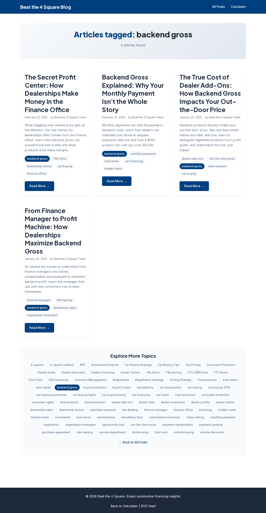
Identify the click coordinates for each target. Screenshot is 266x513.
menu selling (195, 417)
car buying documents (51, 394)
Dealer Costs (46, 372)
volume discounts (212, 432)
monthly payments (143, 153)
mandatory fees (132, 417)
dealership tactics (39, 166)
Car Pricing (193, 364)
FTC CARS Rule (198, 372)
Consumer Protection (221, 364)
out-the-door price (222, 158)
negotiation (51, 424)
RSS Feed (148, 506)
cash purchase (185, 394)
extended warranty (103, 409)
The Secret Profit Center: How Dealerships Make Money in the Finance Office (51, 93)
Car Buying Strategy (138, 364)
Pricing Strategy (180, 379)
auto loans (230, 379)
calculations (145, 387)
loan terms (111, 161)
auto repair (43, 387)
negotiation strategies (42, 315)
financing (205, 409)
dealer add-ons (192, 158)
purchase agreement (56, 432)
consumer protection (216, 394)
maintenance (106, 417)
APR (82, 364)
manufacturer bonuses (164, 417)
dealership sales (65, 307)
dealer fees (147, 402)
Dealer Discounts (73, 372)
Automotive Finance (104, 364)
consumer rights (43, 402)
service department (112, 432)
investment (62, 417)
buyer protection (95, 387)
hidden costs (113, 168)
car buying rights (84, 394)
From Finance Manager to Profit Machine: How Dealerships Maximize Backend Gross (53, 231)
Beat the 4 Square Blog (45, 7)
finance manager (38, 300)
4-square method (62, 364)
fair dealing (130, 409)
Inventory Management (91, 379)
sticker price (140, 432)
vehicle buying (184, 432)
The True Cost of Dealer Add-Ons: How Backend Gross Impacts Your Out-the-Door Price (210, 93)
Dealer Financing (103, 372)
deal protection (95, 402)
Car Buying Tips (169, 364)
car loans (162, 394)
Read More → (39, 186)
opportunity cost (113, 424)
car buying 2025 (219, 387)
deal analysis (217, 166)
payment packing (211, 424)
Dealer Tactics (130, 372)
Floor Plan (35, 379)
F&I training (64, 300)
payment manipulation (177, 424)
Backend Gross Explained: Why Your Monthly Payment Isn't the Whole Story (133, 93)
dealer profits (200, 402)
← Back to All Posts (133, 442)
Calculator (238, 7)
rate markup (85, 432)
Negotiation (121, 379)
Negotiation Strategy (149, 379)
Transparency (207, 379)
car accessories (170, 387)
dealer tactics (225, 402)
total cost (161, 432)
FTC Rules (221, 372)
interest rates (40, 417)
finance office (36, 173)
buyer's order (121, 387)
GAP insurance (58, 379)
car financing (134, 161)
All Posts (218, 7)
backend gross (37, 158)
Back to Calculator (124, 506)
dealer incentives (173, 402)
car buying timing (114, 394)
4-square (37, 364)
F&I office (60, 158)
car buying (65, 166)
